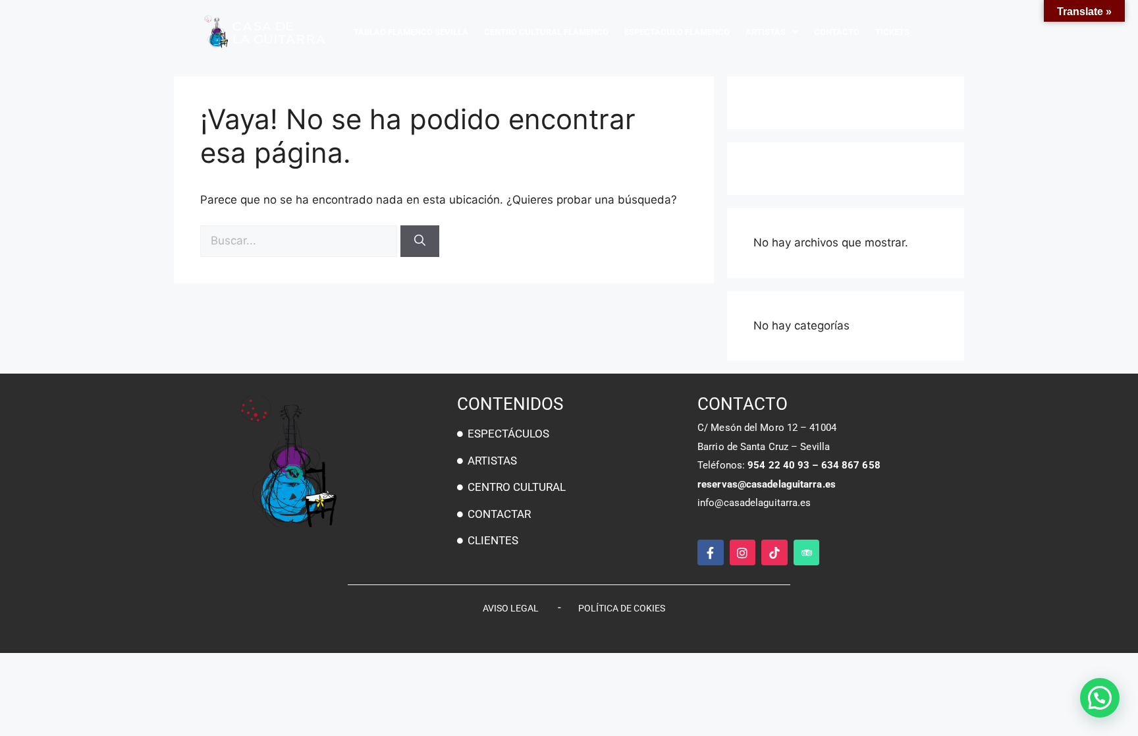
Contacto (836, 32)
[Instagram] (743, 553)
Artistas (765, 32)
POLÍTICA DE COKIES (621, 608)
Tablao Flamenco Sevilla (411, 32)
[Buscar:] (300, 240)
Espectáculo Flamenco (677, 32)
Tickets (892, 32)
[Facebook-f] (710, 553)
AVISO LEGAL (511, 608)
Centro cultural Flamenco (546, 32)
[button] (1100, 698)
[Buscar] (419, 241)
